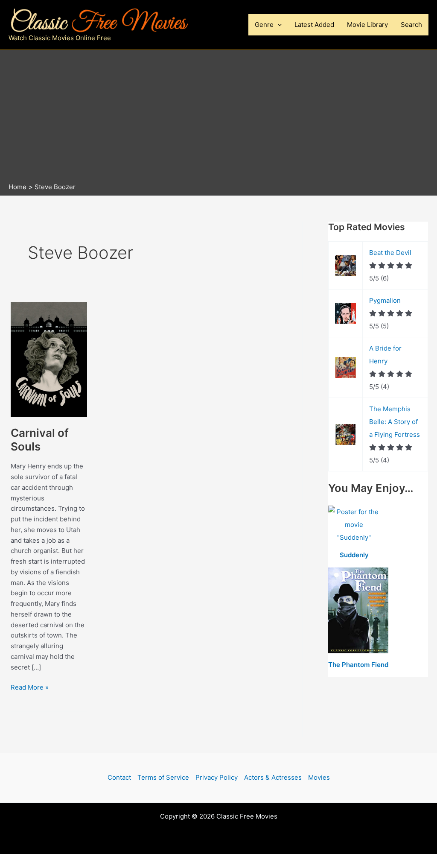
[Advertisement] (218, 118)
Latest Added (314, 24)
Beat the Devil (390, 253)
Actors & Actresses (273, 777)
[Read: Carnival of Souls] (49, 359)
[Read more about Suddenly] (354, 525)
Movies (319, 777)
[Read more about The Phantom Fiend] (358, 611)
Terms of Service (163, 777)
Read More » (30, 688)
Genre (264, 24)
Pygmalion (385, 300)
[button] (278, 24)
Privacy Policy (216, 777)
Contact (119, 777)
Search (411, 24)
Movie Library (367, 24)
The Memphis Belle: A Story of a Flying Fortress (394, 422)
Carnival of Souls (40, 439)
